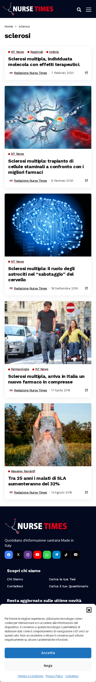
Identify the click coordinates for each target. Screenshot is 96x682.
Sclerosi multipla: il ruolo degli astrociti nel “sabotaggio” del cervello (41, 274)
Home (9, 26)
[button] (89, 609)
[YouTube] (37, 555)
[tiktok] (66, 555)
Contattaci (72, 676)
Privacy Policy (54, 676)
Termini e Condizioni (30, 676)
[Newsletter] (76, 555)
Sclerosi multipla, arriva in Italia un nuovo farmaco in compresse (46, 379)
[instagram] (28, 555)
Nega (48, 666)
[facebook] (9, 555)
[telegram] (56, 555)
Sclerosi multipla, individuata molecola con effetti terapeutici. (44, 61)
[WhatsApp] (47, 555)
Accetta (48, 653)
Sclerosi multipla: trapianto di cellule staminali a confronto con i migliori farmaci (46, 166)
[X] (18, 555)
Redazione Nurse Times (30, 73)
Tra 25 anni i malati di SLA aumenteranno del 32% (37, 481)
